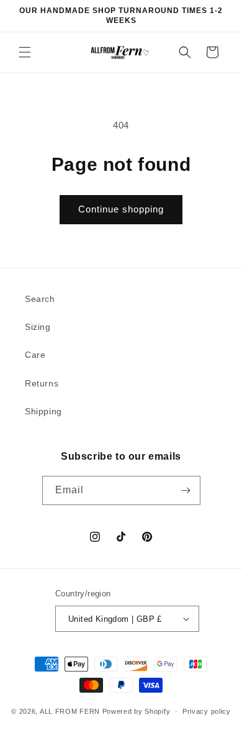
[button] (24, 52)
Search (40, 299)
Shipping (43, 411)
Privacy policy (206, 711)
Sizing (38, 327)
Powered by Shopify (136, 711)
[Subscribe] (186, 490)
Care (35, 355)
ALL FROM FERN (70, 711)
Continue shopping (121, 209)
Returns (41, 383)
